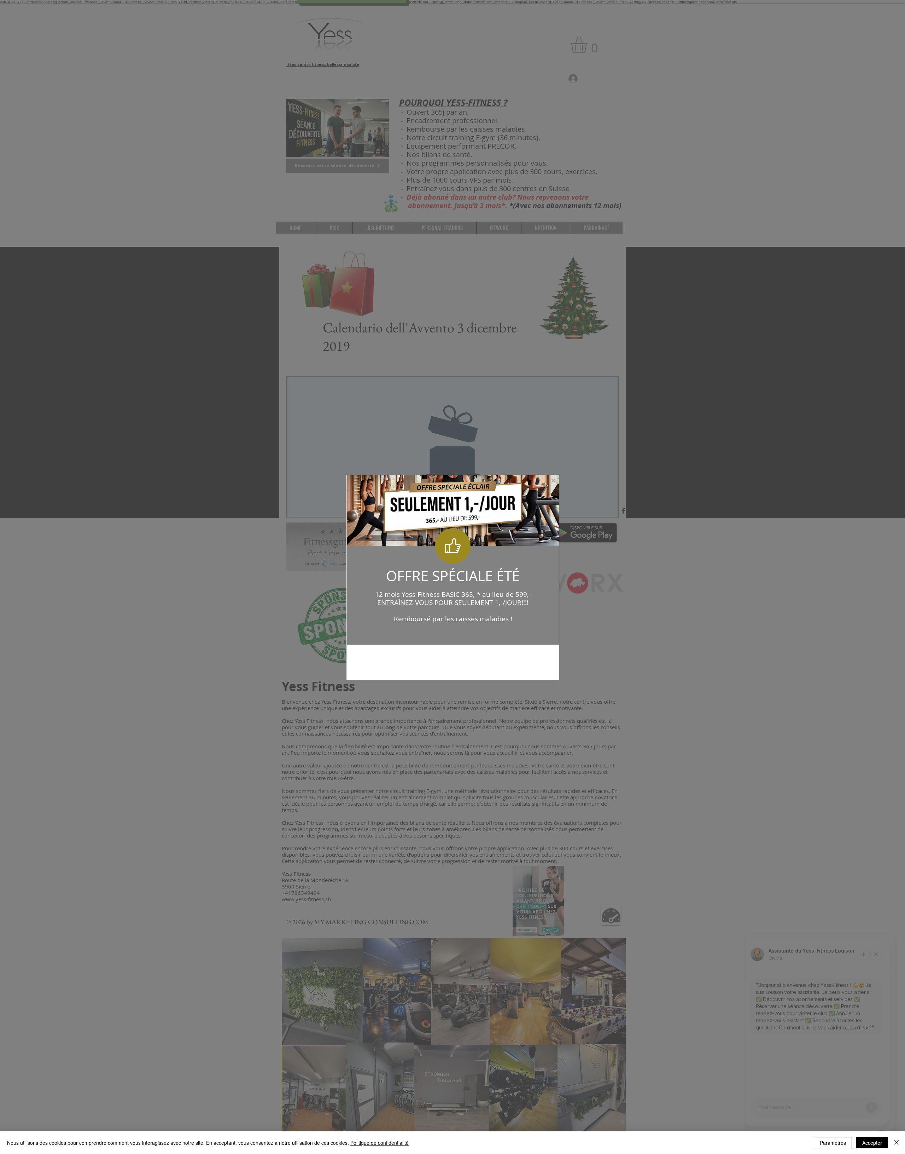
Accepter (872, 1142)
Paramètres (833, 1142)
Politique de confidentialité (379, 1142)
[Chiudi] (896, 1142)
